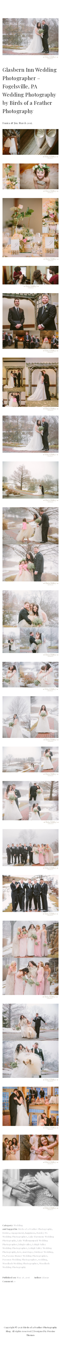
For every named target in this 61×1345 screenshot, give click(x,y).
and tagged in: (10, 1229)
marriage (28, 1252)
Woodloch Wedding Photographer (20, 1263)
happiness (30, 1232)
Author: (38, 1277)
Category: (8, 1225)
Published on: (9, 1277)
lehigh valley (25, 1244)
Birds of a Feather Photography (35, 1229)
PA (3, 1255)
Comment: (8, 1281)
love (19, 1252)
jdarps (45, 1277)
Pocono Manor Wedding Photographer (26, 1255)
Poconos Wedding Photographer (19, 1259)
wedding (42, 1259)
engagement (17, 1232)
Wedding (18, 1225)
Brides (5, 1232)
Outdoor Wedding (43, 1252)
